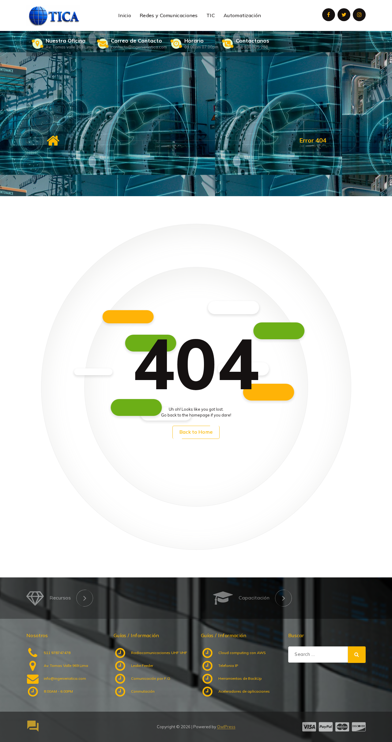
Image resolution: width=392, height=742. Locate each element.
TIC (210, 15)
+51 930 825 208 (252, 46)
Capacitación (254, 598)
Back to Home (196, 432)
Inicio (124, 15)
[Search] (357, 654)
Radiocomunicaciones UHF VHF (159, 652)
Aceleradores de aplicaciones (244, 691)
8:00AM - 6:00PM (58, 691)
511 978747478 (57, 652)
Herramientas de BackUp (240, 678)
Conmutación (143, 691)
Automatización (242, 15)
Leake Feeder (142, 665)
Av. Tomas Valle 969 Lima (66, 665)
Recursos (60, 598)
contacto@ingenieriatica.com (139, 46)
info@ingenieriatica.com (65, 678)
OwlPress (226, 726)
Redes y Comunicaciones (169, 15)
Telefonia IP (228, 665)
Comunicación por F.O (150, 678)
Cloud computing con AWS (242, 652)
